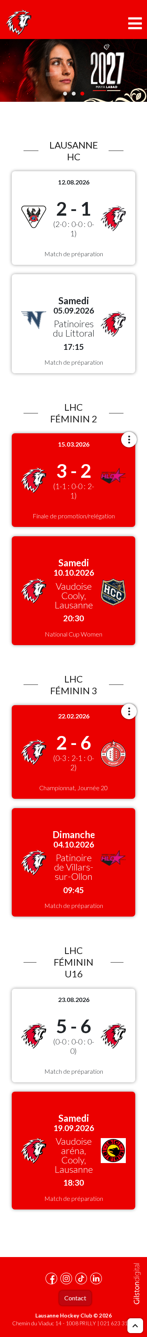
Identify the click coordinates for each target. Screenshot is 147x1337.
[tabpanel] (73, 70)
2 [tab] (74, 94)
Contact (75, 1298)
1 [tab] (65, 94)
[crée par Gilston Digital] (137, 1283)
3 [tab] (82, 94)
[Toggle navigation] (135, 23)
